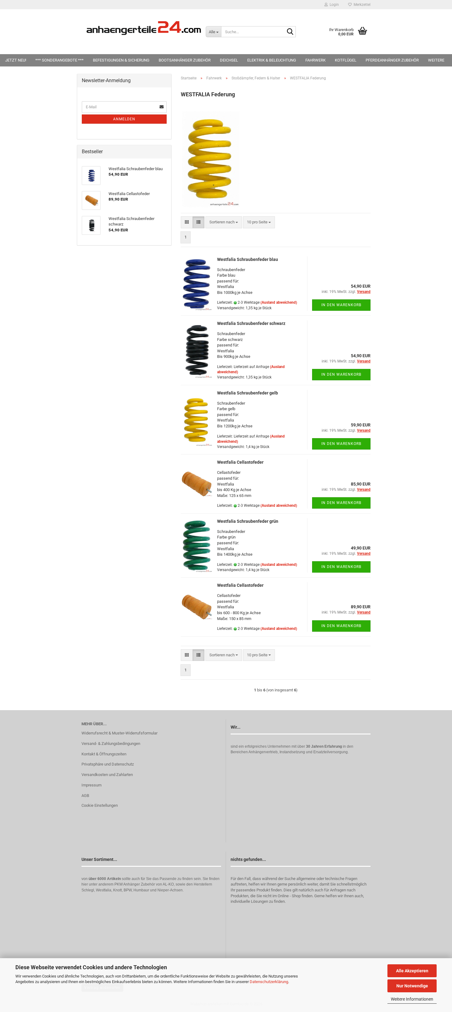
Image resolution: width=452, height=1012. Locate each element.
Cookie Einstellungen (99, 805)
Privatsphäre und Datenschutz (107, 764)
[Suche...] (290, 32)
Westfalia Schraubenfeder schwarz (251, 323)
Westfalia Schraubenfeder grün (247, 521)
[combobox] (223, 222)
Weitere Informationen (412, 999)
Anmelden (124, 119)
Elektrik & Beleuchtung (271, 60)
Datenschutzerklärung (269, 981)
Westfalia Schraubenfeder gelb (247, 392)
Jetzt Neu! (15, 60)
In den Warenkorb (341, 305)
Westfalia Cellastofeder (240, 462)
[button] (187, 222)
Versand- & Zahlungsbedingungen (110, 743)
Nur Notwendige (412, 985)
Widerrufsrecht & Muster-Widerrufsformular (119, 733)
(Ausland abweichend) (278, 302)
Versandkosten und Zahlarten (107, 774)
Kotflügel (345, 60)
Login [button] (333, 4)
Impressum (91, 785)
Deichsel (229, 60)
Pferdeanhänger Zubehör (392, 60)
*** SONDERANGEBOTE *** (59, 60)
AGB (85, 795)
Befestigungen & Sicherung (121, 60)
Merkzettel (361, 4)
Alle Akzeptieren (412, 970)
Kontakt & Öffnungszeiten (103, 754)
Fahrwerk (315, 60)
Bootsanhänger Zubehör (185, 60)
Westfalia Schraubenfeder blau (247, 259)
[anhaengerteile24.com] (143, 27)
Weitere (436, 60)
